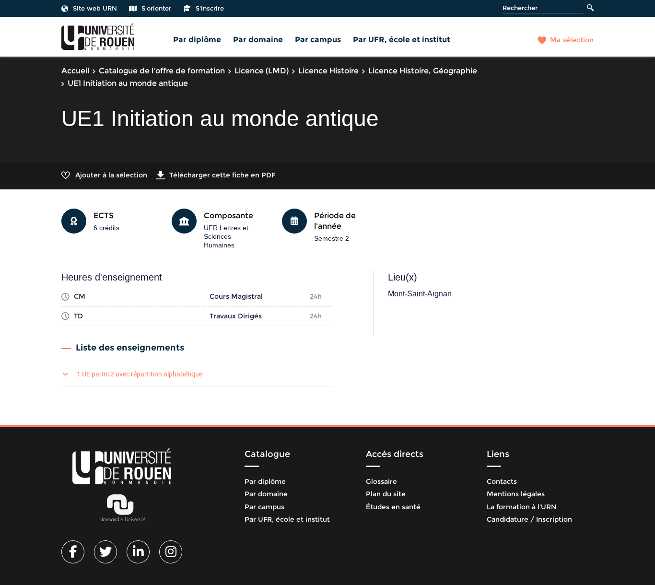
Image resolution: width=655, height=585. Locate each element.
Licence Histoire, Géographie (422, 70)
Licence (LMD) (261, 70)
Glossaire (381, 481)
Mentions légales (516, 494)
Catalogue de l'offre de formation (162, 70)
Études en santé (393, 507)
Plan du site (386, 494)
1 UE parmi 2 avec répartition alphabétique (139, 373)
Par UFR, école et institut (401, 39)
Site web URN (95, 8)
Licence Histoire (328, 70)
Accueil (75, 70)
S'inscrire (210, 8)
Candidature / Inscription (529, 519)
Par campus (318, 39)
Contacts (502, 481)
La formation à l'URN (522, 507)
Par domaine (258, 39)
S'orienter (156, 8)
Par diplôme (197, 39)
